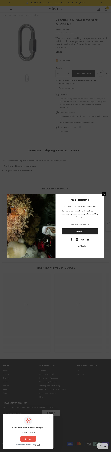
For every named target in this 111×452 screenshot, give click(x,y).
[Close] (104, 194)
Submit (80, 231)
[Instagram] (77, 239)
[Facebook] (71, 239)
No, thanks (81, 246)
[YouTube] (83, 239)
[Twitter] (88, 239)
